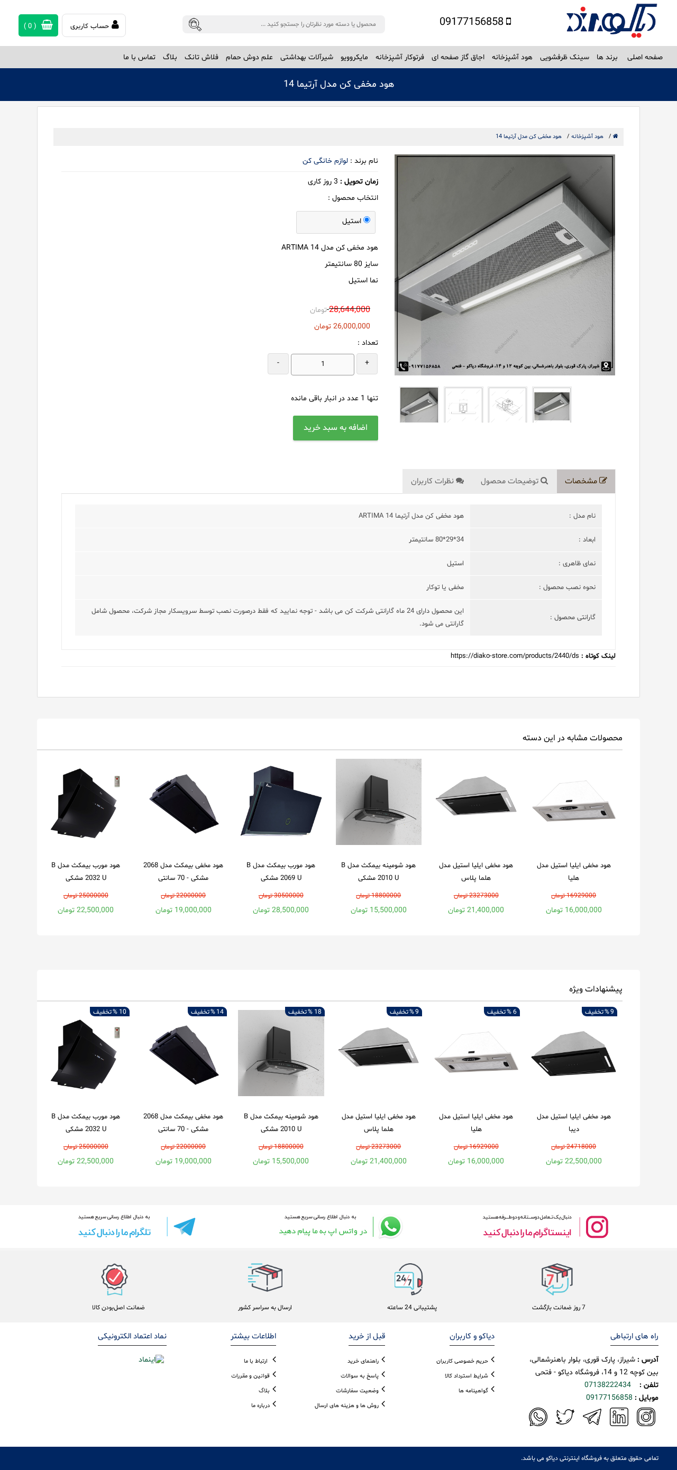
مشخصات (582, 481)
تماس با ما (139, 57)
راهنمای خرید (363, 1361)
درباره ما (260, 1406)
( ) (31, 26)
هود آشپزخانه (587, 137)
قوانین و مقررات (250, 1376)
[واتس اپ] (338, 1226)
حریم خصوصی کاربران (462, 1361)
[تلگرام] (132, 1226)
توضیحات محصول (511, 481)
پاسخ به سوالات (360, 1376)
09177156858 (473, 22)
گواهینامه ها (473, 1391)
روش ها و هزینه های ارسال (347, 1406)
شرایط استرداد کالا (466, 1376)
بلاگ (170, 57)
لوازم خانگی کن (325, 161)
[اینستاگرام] (545, 1226)
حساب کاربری (89, 26)
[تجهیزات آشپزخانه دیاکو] (611, 21)
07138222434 (607, 1385)
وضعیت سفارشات (357, 1391)
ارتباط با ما (256, 1361)
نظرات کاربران (433, 481)
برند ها (607, 57)
